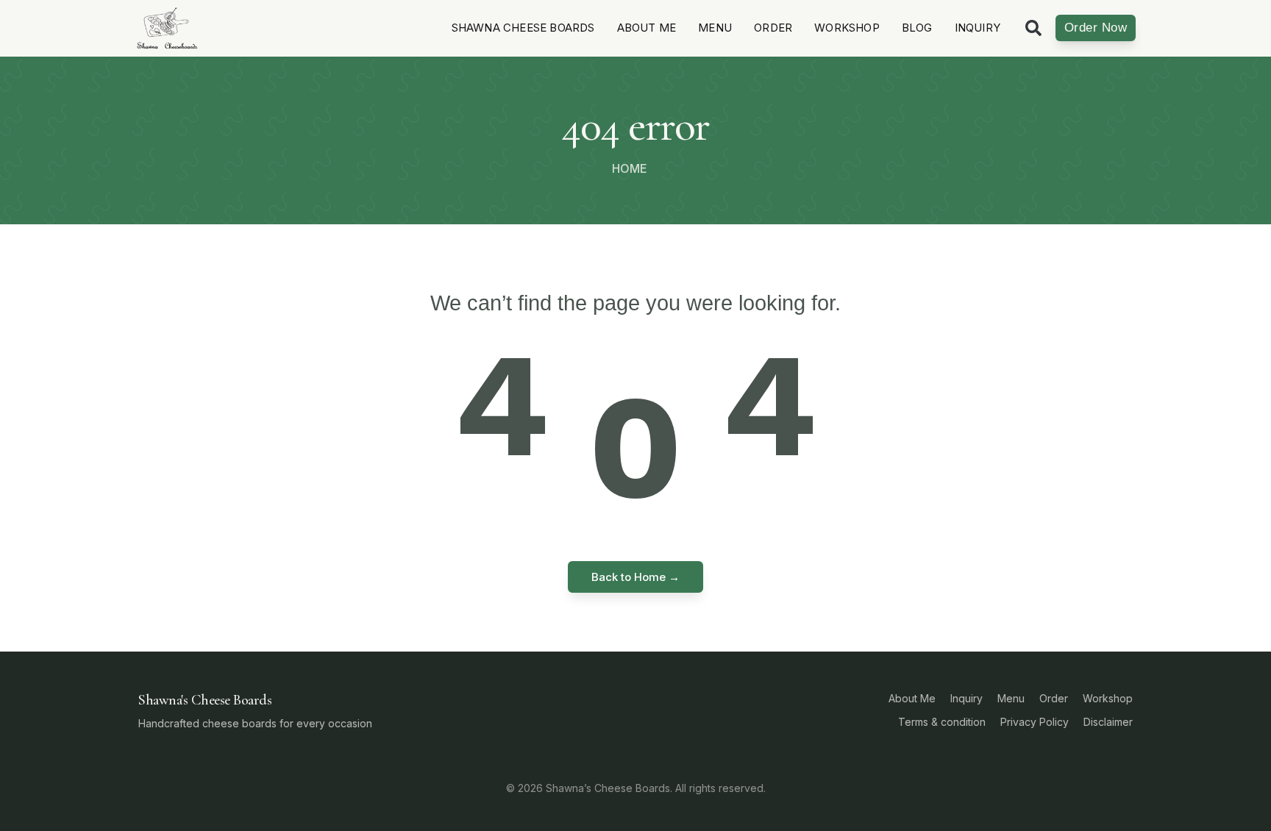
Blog (917, 28)
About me (647, 28)
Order (773, 28)
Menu (715, 28)
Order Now (1095, 28)
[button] (1033, 28)
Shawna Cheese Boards (523, 28)
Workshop (847, 28)
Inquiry (977, 28)
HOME (629, 168)
